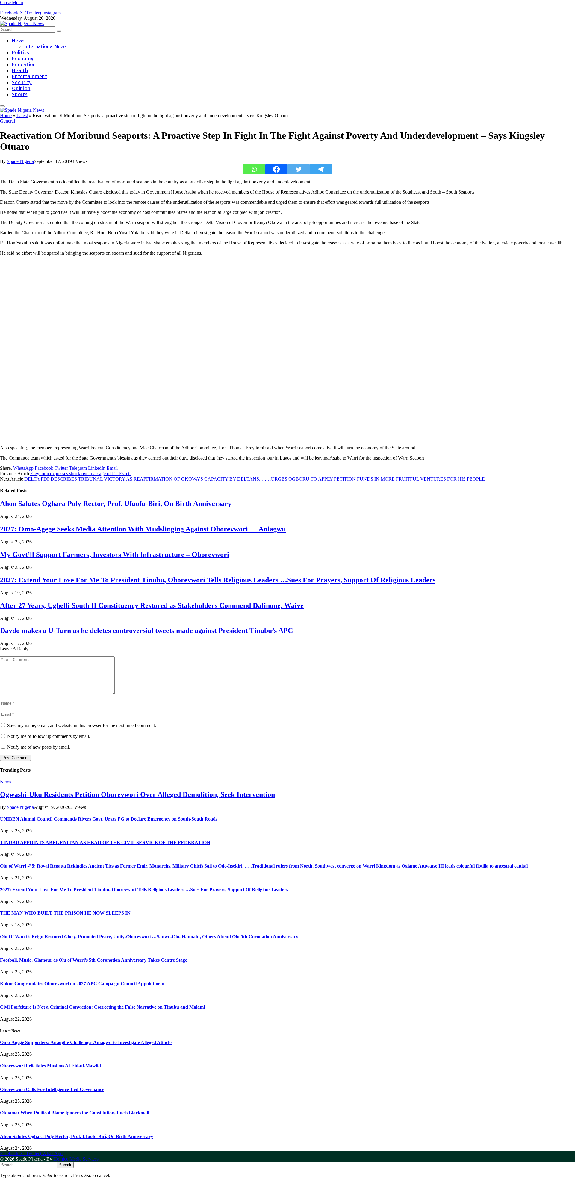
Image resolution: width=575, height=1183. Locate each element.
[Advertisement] (179, 350)
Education (24, 64)
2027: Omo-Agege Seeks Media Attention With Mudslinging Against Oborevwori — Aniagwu (143, 529)
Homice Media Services (76, 1158)
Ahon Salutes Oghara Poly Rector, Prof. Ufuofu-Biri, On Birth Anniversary (115, 503)
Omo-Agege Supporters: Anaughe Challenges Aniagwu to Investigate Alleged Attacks (86, 1042)
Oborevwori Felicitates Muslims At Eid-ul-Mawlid (50, 1065)
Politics (20, 52)
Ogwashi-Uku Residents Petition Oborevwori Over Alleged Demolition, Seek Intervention (137, 794)
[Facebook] (276, 169)
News (18, 40)
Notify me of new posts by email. (38, 747)
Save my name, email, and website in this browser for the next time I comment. (81, 725)
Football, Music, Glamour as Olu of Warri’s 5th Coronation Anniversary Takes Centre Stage (93, 960)
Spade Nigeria (20, 161)
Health (20, 70)
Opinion (21, 88)
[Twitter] (299, 169)
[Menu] (2, 106)
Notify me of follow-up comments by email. (48, 736)
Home (6, 115)
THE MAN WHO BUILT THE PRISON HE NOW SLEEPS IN (65, 912)
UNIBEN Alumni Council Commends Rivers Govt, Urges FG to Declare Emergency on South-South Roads (108, 818)
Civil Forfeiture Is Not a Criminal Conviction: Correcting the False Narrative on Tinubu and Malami (102, 1007)
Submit (65, 1165)
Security (22, 82)
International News (45, 46)
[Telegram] (321, 169)
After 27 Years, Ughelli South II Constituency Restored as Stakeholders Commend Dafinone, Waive (152, 605)
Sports (20, 94)
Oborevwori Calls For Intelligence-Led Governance (52, 1089)
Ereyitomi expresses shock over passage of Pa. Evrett (80, 473)
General (7, 120)
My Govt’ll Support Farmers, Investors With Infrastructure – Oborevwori (114, 554)
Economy (22, 58)
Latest (22, 115)
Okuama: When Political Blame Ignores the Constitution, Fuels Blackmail (74, 1112)
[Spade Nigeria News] (22, 23)
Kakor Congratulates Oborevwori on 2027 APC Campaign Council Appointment (82, 983)
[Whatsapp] (254, 169)
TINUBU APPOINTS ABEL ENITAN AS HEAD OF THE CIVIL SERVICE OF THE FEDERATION (105, 842)
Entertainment (29, 76)
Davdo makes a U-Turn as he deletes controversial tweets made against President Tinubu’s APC (146, 630)
